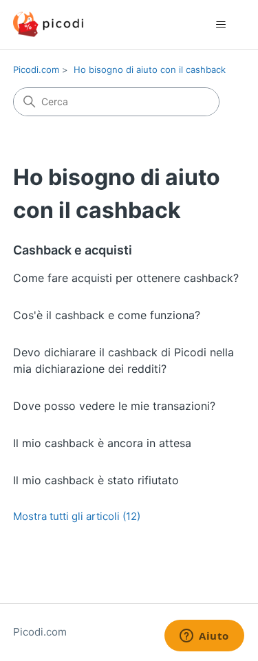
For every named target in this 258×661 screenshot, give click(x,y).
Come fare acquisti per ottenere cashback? (126, 278)
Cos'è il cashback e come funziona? (106, 315)
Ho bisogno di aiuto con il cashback (150, 69)
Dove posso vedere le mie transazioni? (114, 406)
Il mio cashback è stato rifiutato (96, 480)
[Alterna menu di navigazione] (220, 25)
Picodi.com (36, 69)
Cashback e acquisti (72, 250)
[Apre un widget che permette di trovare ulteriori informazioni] (204, 637)
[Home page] (48, 24)
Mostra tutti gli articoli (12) (76, 516)
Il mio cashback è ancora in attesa (102, 443)
